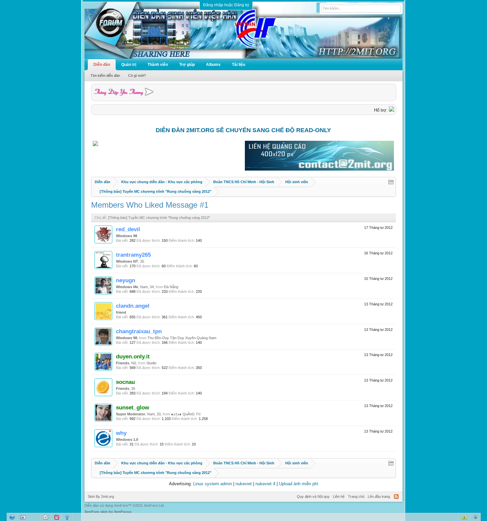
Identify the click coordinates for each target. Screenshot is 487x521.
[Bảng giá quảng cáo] (319, 169)
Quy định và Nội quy (313, 496)
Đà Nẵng (171, 287)
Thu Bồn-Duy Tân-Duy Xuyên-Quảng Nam (181, 338)
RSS (396, 496)
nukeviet (244, 483)
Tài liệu (238, 64)
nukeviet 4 (265, 483)
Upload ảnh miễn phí (298, 483)
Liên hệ (339, 496)
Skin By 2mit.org (101, 496)
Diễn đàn (101, 64)
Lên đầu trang (379, 496)
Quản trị (128, 64)
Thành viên (157, 64)
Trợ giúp (187, 64)
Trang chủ (356, 496)
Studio (151, 363)
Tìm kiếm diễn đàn (105, 76)
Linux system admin (212, 483)
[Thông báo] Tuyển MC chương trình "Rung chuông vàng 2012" (159, 218)
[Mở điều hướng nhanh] (391, 181)
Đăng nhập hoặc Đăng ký (226, 5)
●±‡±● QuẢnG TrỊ (185, 414)
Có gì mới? (137, 76)
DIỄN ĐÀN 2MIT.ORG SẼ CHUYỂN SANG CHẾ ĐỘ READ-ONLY (243, 130)
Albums (213, 64)
